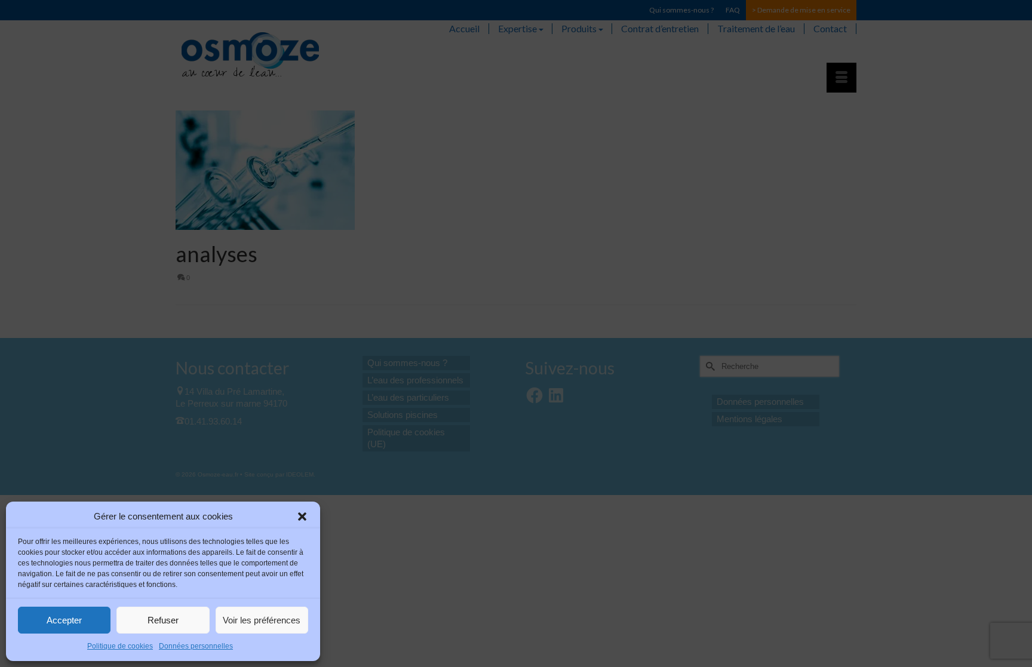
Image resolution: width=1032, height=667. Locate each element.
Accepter (64, 620)
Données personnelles (196, 646)
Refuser (163, 620)
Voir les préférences (261, 620)
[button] (302, 516)
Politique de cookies (120, 646)
